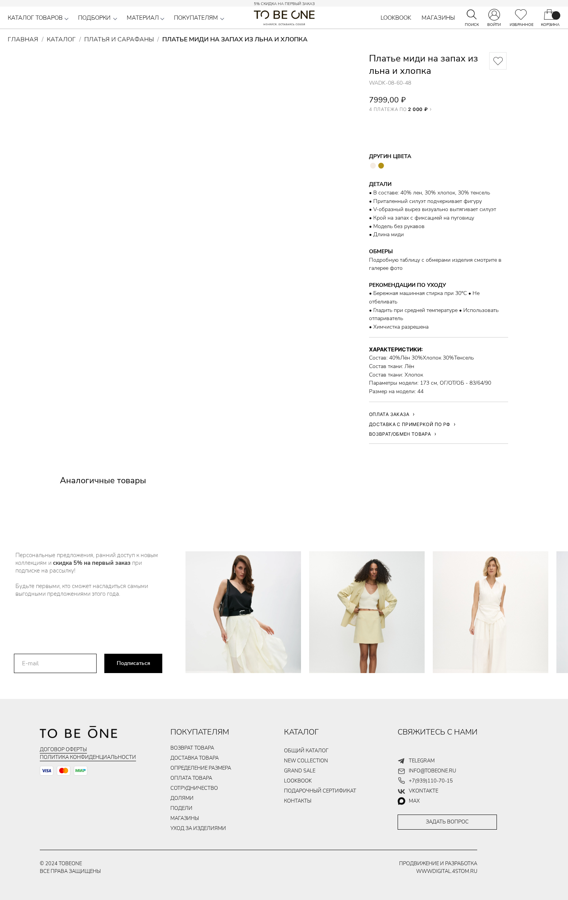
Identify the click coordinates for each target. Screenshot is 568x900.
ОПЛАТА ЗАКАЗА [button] (389, 414)
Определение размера (200, 768)
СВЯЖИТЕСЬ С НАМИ (438, 732)
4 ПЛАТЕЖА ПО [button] (398, 109)
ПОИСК (472, 24)
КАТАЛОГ (301, 732)
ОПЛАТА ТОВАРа (191, 778)
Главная (23, 39)
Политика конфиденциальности (88, 757)
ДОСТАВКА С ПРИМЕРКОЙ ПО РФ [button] (409, 424)
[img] (521, 14)
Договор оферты (63, 749)
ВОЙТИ (494, 24)
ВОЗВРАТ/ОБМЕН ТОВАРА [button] (400, 434)
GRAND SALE (299, 770)
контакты (297, 801)
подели (181, 808)
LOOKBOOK (396, 18)
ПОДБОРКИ (94, 18)
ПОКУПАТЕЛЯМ (196, 18)
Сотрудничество (194, 788)
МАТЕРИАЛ (143, 18)
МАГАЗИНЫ (438, 18)
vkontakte (423, 791)
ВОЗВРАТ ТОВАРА (192, 748)
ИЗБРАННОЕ (522, 24)
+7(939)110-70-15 (431, 780)
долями (182, 798)
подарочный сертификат (320, 791)
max (414, 801)
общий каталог (306, 750)
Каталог (61, 39)
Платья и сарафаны (119, 39)
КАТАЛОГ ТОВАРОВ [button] (35, 18)
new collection (306, 760)
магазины (184, 818)
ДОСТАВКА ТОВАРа (194, 758)
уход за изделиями (198, 828)
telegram (422, 760)
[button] (66, 19)
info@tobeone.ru (432, 770)
